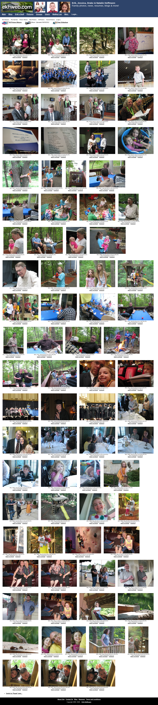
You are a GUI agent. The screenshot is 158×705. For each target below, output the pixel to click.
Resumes (82, 699)
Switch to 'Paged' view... (14, 693)
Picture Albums (24, 19)
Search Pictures (51, 19)
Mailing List (57, 14)
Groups (39, 14)
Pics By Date (15, 19)
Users (47, 14)
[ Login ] (58, 19)
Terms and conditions (93, 699)
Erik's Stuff (19, 14)
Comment (24, 57)
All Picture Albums (15, 22)
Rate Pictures (33, 19)
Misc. (66, 14)
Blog (10, 14)
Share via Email (17, 57)
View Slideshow (62, 22)
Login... (75, 14)
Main (4, 14)
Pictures (30, 14)
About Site (61, 699)
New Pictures (6, 19)
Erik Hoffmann (86, 702)
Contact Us (69, 699)
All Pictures (41, 19)
